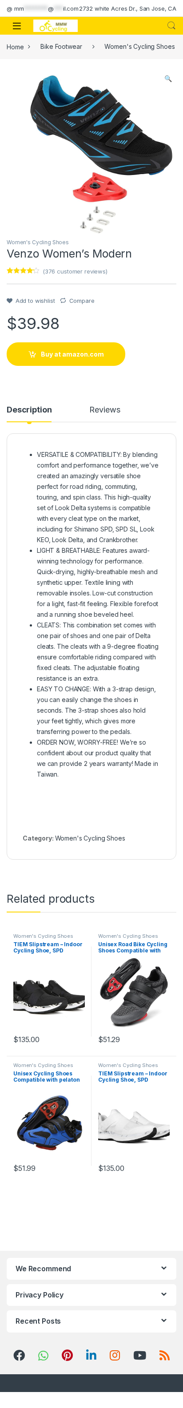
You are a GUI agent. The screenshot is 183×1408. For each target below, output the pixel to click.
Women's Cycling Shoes (139, 46)
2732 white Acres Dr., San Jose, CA (127, 8)
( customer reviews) (75, 271)
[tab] (29, 414)
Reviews (104, 410)
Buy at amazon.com (72, 354)
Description (29, 410)
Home (15, 46)
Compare (82, 300)
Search (171, 26)
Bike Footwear (61, 46)
